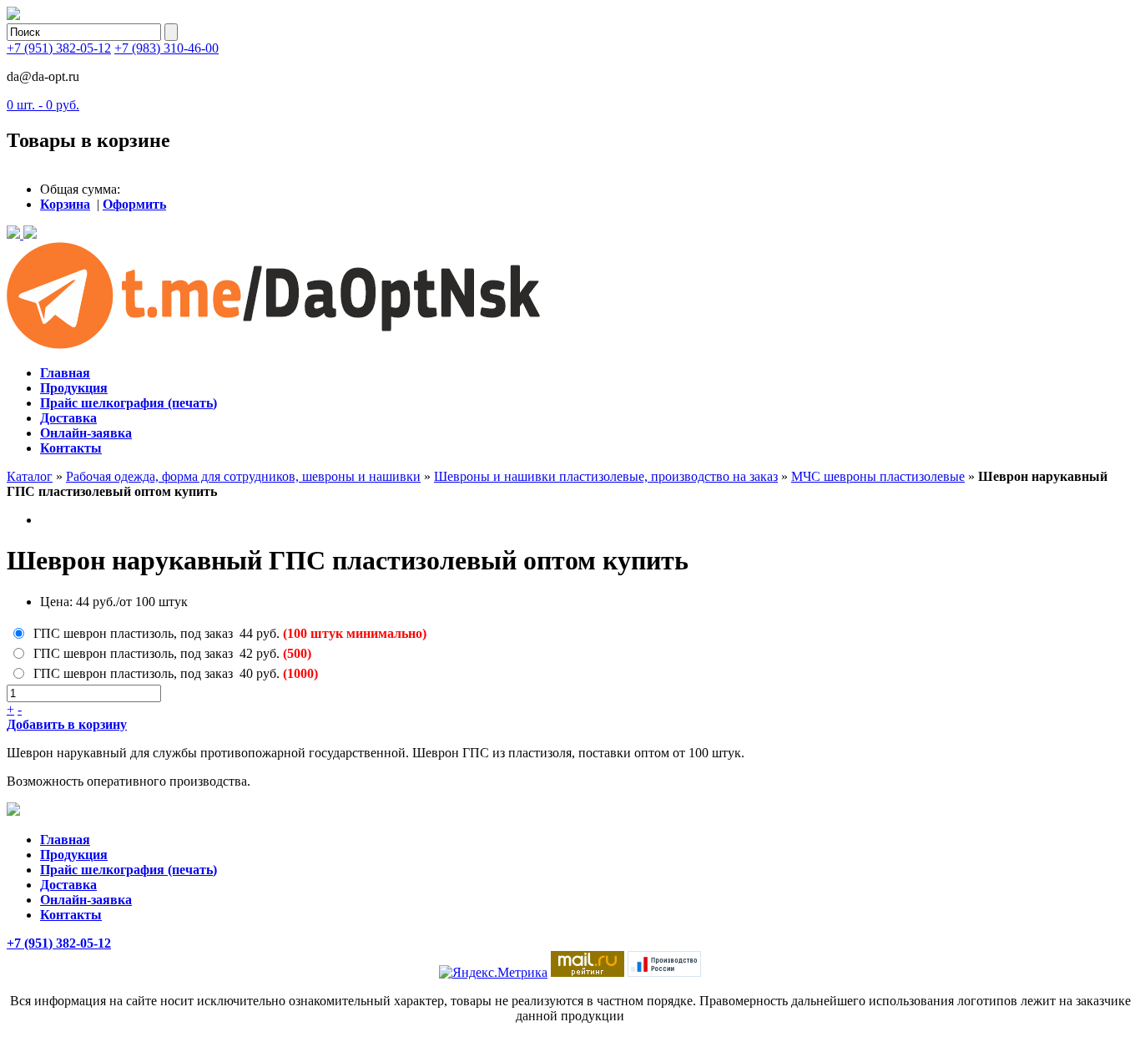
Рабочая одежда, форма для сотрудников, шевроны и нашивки (243, 476)
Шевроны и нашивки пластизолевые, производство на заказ (606, 476)
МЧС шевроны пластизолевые (878, 476)
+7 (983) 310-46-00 (166, 48)
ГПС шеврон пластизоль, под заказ (133, 633)
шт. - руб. (43, 105)
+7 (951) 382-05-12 (59, 48)
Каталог (30, 476)
